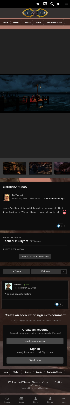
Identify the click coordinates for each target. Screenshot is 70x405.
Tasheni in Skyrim (15, 241)
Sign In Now (35, 360)
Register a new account (35, 341)
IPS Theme (13, 382)
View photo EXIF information (35, 256)
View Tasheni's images (54, 198)
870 (26, 285)
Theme (35, 382)
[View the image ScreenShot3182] (14, 168)
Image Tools (57, 152)
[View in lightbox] (35, 93)
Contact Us (47, 382)
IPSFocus (25, 382)
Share (17, 271)
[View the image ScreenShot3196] (40, 168)
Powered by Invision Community (35, 388)
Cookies (58, 382)
